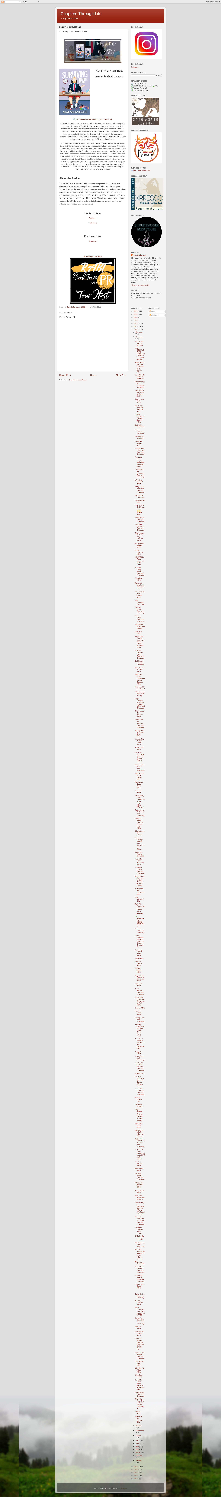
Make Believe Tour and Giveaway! (139, 991)
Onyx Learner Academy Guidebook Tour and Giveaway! (140, 703)
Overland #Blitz (138, 632)
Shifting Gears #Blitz (138, 970)
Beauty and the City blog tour (139, 343)
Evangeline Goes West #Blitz (139, 785)
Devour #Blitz (138, 1412)
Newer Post (65, 375)
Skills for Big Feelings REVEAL (139, 1238)
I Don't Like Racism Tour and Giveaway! (139, 1269)
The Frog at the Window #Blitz (139, 714)
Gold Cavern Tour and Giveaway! (139, 1394)
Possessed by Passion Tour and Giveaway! (139, 723)
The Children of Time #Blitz (140, 669)
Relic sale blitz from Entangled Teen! (139, 586)
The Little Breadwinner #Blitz (140, 1197)
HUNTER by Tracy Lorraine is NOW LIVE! (140, 561)
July (137, 1440)
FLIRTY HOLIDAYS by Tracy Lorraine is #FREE (140, 1311)
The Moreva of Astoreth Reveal (140, 626)
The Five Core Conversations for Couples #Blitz (140, 679)
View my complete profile (140, 285)
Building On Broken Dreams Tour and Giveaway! (139, 1066)
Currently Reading (139, 1105)
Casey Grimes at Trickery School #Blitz (139, 418)
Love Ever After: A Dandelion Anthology (139, 1278)
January (138, 1461)
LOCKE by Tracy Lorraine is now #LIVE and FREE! (140, 1154)
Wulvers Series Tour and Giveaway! (139, 1176)
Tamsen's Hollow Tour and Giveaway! (139, 870)
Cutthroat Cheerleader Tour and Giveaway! (139, 1142)
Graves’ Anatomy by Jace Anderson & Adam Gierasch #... (139, 941)
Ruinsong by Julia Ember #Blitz (139, 594)
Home (93, 375)
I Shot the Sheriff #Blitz (138, 443)
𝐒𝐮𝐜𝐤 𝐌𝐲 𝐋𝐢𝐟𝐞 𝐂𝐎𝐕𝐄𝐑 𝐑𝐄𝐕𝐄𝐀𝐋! (140, 377)
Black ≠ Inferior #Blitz (138, 1163)
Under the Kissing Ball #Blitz (139, 854)
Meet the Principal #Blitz (139, 1302)
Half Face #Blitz (138, 985)
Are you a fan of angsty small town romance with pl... (140, 461)
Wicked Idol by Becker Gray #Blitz (139, 733)
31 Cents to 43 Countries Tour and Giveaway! (139, 473)
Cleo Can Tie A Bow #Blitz (140, 1370)
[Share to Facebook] (98, 307)
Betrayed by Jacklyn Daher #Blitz (139, 741)
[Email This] (91, 307)
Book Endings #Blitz (139, 552)
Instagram (135, 67)
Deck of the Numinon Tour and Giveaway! (139, 1091)
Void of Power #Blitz (138, 1013)
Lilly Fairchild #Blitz (140, 501)
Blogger (123, 1488)
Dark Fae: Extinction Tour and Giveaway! (139, 527)
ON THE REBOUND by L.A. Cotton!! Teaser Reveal (139, 757)
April (137, 1450)
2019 (136, 1466)
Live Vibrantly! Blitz (139, 899)
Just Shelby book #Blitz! (139, 1363)
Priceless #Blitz (138, 792)
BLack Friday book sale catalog (140, 693)
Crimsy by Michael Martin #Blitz (138, 1185)
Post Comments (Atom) (77, 380)
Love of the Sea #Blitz (139, 437)
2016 (136, 1475)
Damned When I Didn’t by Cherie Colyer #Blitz (139, 823)
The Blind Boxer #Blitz (138, 1125)
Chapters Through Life (81, 13)
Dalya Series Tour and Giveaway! (139, 1296)
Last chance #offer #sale (139, 401)
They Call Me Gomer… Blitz (139, 1419)
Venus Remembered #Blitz (139, 431)
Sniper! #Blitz (140, 1008)
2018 (136, 1469)
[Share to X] (96, 307)
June (138, 1444)
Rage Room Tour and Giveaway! (139, 519)
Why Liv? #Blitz (138, 1052)
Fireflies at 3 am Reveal (140, 688)
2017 (136, 1472)
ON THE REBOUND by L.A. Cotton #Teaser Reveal (139, 1081)
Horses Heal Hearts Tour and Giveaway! (139, 1355)
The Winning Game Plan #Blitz (139, 1244)
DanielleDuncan (140, 255)
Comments (155, 315)
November (139, 337)
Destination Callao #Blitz (139, 1333)
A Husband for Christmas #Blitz (139, 891)
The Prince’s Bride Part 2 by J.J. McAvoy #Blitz (139, 536)
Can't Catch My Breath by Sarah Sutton (139, 393)
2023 (136, 320)
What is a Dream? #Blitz (139, 482)
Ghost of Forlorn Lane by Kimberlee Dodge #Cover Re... (139, 1344)
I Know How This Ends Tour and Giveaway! (139, 451)
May (137, 1447)
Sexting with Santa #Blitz (139, 1286)
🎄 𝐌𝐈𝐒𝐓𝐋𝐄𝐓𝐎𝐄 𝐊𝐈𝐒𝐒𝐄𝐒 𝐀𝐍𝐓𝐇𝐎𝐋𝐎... (139, 921)
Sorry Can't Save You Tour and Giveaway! (139, 489)
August (138, 1436)
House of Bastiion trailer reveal (139, 1230)
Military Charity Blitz (138, 1099)
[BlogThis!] (93, 307)
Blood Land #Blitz (139, 748)
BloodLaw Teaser (138, 1376)
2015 (136, 1478)
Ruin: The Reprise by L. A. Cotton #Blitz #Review (140, 908)
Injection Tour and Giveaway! (139, 930)
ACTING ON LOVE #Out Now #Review (139, 1133)
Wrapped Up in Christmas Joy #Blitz (139, 384)
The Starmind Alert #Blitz (140, 602)
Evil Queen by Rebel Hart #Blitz (139, 663)
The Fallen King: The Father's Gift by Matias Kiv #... (139, 1403)
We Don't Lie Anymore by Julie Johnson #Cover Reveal (139, 881)
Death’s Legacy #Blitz (138, 963)
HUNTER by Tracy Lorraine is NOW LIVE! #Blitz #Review (140, 801)
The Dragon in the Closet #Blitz (139, 776)
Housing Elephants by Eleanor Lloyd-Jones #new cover (140, 1030)
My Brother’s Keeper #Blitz (139, 545)
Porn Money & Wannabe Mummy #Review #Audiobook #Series (140, 1208)
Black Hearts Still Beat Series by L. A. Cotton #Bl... (139, 367)
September (140, 1431)
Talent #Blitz (139, 1073)
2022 (136, 323)
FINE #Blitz (139, 958)
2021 (136, 326)
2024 (136, 317)
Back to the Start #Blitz (140, 496)
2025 (136, 314)
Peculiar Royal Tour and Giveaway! (139, 618)
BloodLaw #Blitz (138, 579)
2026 (136, 311)
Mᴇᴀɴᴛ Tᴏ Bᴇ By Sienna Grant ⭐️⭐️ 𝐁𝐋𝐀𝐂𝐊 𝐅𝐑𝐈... (139, 509)
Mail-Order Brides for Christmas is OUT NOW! (139, 1001)
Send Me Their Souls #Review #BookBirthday (139, 1384)
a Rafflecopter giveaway (93, 256)
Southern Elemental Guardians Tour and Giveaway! (139, 1220)
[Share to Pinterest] (100, 307)
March (138, 1453)
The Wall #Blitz (138, 1327)
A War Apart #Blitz (139, 1192)
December (139, 332)
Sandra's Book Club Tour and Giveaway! (139, 1321)
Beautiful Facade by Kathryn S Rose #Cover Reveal (140, 1254)
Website (92, 218)
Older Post (121, 375)
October (138, 1426)
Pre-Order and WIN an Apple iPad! (139, 408)
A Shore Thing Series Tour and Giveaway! (139, 571)
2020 (136, 329)
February (139, 1456)
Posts (153, 311)
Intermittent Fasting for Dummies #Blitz (140, 978)
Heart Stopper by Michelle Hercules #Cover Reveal (139, 1114)
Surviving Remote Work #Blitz (139, 952)
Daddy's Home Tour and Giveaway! (139, 610)
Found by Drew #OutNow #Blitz (139, 861)
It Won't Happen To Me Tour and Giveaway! (139, 654)
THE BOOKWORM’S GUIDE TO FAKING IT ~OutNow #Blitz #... (140, 353)
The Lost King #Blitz (139, 1263)
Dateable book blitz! (139, 426)
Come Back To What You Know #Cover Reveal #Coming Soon (139, 641)
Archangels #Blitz (139, 1169)
